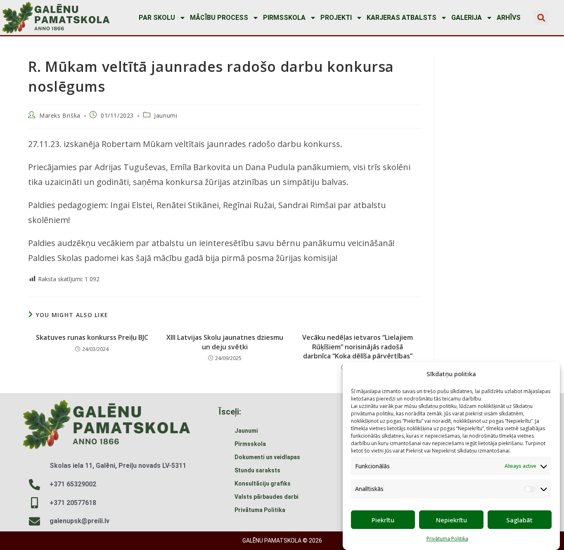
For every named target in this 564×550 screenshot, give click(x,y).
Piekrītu (383, 520)
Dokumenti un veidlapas (267, 457)
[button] (541, 17)
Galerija (466, 17)
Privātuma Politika (447, 539)
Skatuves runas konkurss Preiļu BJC (92, 337)
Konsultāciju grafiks (263, 483)
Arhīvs (509, 17)
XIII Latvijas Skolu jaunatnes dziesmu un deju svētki (224, 342)
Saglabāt (519, 520)
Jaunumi (165, 115)
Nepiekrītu (451, 520)
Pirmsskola (284, 17)
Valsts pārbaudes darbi (267, 496)
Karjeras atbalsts (401, 17)
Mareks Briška (60, 115)
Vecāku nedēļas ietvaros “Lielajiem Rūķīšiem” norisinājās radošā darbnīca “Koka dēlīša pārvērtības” (357, 346)
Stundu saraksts (257, 470)
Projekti (336, 17)
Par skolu (157, 17)
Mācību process (219, 17)
